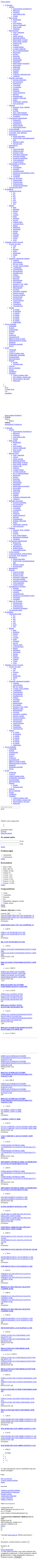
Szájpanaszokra (18, 606)
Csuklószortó (17, 544)
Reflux (15, 523)
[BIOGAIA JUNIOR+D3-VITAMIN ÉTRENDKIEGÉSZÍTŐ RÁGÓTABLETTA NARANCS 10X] (19, 1065)
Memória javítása (18, 564)
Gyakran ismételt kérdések (9, 1480)
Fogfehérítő (12, 749)
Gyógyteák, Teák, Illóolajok (18, 555)
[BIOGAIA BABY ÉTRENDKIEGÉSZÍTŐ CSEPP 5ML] (19, 955)
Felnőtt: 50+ (7, 873)
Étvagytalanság (18, 694)
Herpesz (15, 477)
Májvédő (16, 517)
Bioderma (16, 632)
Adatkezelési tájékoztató (8, 1496)
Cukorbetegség (18, 692)
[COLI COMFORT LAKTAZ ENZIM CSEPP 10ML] (19, 1128)
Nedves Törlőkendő (19, 448)
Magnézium (17, 676)
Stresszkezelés (17, 566)
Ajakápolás (12, 772)
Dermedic (16, 641)
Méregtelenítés (17, 710)
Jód (14, 670)
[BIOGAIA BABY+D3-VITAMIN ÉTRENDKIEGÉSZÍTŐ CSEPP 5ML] (19, 977)
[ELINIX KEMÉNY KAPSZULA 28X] (14, 1199)
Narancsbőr (16, 481)
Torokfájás (16, 539)
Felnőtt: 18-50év (8, 871)
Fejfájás (15, 532)
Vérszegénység (18, 729)
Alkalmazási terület (15, 614)
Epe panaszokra (18, 504)
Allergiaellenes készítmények (22, 431)
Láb (14, 621)
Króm (15, 674)
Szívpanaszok (17, 721)
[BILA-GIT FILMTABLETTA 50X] (13, 934)
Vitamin (11, 730)
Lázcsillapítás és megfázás (17, 586)
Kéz (14, 619)
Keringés (12, 570)
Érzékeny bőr (17, 466)
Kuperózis (16, 479)
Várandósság (17, 727)
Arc (14, 616)
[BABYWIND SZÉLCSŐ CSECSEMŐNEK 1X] (17, 917)
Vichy (15, 663)
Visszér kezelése (18, 585)
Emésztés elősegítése (19, 502)
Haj (14, 617)
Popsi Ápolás (17, 450)
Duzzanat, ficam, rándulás (21, 530)
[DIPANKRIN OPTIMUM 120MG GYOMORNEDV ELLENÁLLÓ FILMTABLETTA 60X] (19, 1180)
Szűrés (3, 847)
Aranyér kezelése (18, 572)
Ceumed (15, 637)
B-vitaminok (17, 734)
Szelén (15, 678)
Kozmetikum (9, 612)
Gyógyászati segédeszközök (18, 541)
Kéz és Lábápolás (14, 791)
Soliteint (15, 659)
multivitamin (17, 745)
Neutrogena (16, 652)
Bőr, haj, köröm (18, 687)
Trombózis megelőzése (20, 581)
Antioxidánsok (17, 685)
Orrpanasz (16, 435)
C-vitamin (16, 736)
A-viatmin (16, 732)
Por (4, 899)
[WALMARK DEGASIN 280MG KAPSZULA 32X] (18, 1438)
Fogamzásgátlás (14, 780)
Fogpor (11, 756)
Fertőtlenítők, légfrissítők (17, 778)
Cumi (15, 444)
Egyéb (7, 770)
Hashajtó (16, 512)
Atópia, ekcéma (18, 459)
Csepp (5, 893)
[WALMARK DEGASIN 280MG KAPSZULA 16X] (18, 1421)
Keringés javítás (18, 575)
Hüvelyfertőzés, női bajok (21, 801)
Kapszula (6, 897)
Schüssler (16, 657)
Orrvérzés (16, 712)
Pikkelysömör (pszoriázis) (21, 486)
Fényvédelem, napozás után (22, 800)
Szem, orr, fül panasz (15, 601)
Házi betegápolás (14, 781)
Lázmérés (16, 592)
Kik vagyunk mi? (6, 1478)
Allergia (11, 430)
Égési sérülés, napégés (20, 464)
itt (1, 1555)
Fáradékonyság (18, 696)
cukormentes (7, 855)
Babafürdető (17, 442)
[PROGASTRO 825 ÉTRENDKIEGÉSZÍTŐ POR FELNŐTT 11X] (19, 1363)
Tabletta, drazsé (8, 903)
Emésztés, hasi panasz (16, 501)
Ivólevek (11, 789)
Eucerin (15, 643)
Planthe (15, 656)
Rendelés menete (6, 1494)
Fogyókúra (16, 699)
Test (14, 626)
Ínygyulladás (17, 705)
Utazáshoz (12, 796)
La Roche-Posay (18, 647)
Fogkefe (11, 750)
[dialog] (19, 1546)
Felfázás (15, 698)
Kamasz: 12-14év (8, 881)
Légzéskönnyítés (18, 594)
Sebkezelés (16, 490)
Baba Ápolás (13, 441)
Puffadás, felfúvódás (19, 521)
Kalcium (15, 672)
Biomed (15, 634)
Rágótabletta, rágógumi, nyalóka (13, 901)
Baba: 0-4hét (7, 867)
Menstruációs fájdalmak (20, 537)
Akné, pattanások (18, 455)
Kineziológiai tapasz (19, 550)
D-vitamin (16, 738)
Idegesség (16, 701)
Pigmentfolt (16, 484)
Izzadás (15, 785)
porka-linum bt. (13, 1535)
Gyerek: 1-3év (7, 875)
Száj (14, 623)
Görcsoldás (16, 508)
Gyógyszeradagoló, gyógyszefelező (20, 554)
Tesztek (15, 439)
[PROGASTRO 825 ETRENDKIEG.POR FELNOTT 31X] (19, 1341)
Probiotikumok (17, 519)
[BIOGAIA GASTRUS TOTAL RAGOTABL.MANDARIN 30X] (19, 999)
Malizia (15, 648)
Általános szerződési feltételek (10, 1490)
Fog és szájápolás (10, 747)
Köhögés (16, 588)
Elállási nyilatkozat (7, 1499)
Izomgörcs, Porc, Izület (20, 707)
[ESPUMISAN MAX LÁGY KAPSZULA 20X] (17, 1259)
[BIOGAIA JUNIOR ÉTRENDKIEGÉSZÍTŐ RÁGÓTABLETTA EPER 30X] (19, 1020)
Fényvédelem (17, 446)
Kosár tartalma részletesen (13, 415)
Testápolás (16, 451)
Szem (15, 625)
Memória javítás (18, 709)
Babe (14, 630)
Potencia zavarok (18, 716)
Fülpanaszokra (17, 603)
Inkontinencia (17, 546)
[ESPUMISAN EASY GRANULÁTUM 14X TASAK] (19, 1242)
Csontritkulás (17, 690)
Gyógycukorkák (14, 552)
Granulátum (7, 895)
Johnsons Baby (18, 645)
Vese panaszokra (18, 526)
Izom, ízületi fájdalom (20, 535)
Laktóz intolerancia (19, 515)
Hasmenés (16, 513)
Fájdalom (12, 528)
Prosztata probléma (19, 718)
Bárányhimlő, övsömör (20, 462)
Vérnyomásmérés (18, 583)
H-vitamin (16, 741)
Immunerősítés (17, 703)
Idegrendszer (13, 557)
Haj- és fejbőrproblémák (20, 473)
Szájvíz (11, 769)
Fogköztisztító (13, 752)
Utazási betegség (18, 723)
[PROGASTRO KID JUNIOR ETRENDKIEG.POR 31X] (19, 1383)
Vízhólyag (16, 499)
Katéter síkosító (18, 548)
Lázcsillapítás (17, 590)
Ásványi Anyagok (15, 667)
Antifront (16, 683)
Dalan (15, 639)
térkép (3, 1482)
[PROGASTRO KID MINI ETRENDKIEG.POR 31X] (19, 1404)
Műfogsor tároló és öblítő (17, 761)
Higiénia (11, 783)
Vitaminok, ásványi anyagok (14, 665)
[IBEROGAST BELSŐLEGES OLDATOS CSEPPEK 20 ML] (19, 1279)
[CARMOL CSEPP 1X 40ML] (11, 1111)
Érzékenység (17, 506)
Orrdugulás (16, 597)
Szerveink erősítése (19, 579)
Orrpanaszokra (17, 605)
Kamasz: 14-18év (8, 883)
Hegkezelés (16, 475)
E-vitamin (16, 740)
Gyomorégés (17, 510)
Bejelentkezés (9, 424)
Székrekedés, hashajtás (20, 524)
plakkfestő (12, 765)
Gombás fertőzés (18, 470)
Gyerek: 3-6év (7, 877)
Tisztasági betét (18, 787)
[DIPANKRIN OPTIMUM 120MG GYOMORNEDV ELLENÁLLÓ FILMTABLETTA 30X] (19, 1154)
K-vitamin (16, 743)
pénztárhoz (8, 393)
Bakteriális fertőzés (19, 461)
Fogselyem (12, 758)
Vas (14, 679)
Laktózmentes (7, 857)
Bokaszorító (17, 543)
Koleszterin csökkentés (20, 577)
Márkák (11, 628)
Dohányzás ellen (18, 574)
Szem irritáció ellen (19, 437)
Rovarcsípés (17, 488)
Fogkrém (12, 754)
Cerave (15, 636)
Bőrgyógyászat (14, 453)
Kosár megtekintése (7, 1549)
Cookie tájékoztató (7, 1498)
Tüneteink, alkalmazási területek (19, 681)
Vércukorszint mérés (15, 610)
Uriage (15, 661)
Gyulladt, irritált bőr (19, 472)
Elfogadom (18, 1557)
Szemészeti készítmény (20, 608)
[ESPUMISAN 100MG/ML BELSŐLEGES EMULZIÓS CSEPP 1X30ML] (19, 1219)
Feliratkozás (18, 424)
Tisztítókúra (12, 794)
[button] (3, 833)
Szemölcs (16, 493)
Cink (14, 668)
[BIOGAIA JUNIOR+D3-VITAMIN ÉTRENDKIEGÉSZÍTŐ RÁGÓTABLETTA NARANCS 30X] (19, 1093)
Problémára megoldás (16, 767)
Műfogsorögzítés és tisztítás (17, 763)
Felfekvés (16, 468)
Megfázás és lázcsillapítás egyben (23, 595)
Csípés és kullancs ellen (16, 776)
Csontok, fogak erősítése (21, 688)
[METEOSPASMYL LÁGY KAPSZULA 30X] (17, 1320)
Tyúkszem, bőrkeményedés (21, 497)
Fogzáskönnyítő (14, 760)
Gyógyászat (8, 428)
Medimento (16, 650)
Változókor (16, 725)
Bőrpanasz (16, 433)
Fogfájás (15, 533)
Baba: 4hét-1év (8, 869)
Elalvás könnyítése (19, 559)
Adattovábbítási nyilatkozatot (10, 1492)
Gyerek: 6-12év (8, 879)
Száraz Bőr (16, 492)
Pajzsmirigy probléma (20, 714)
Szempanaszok (17, 719)
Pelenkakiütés (17, 482)
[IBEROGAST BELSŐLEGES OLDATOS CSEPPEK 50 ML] (19, 1301)
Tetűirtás (15, 495)
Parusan (15, 654)
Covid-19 (12, 774)
